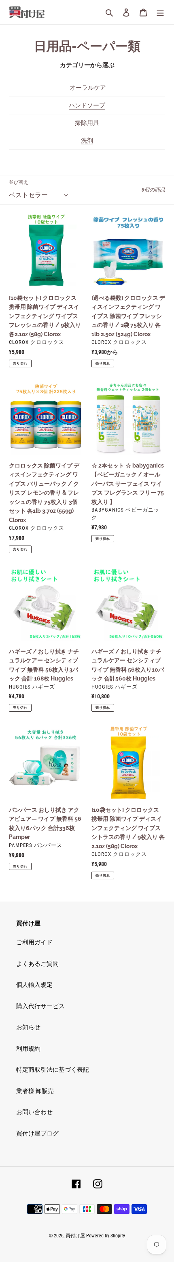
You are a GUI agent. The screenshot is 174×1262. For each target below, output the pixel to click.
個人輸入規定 (34, 984)
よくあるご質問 (37, 963)
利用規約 (28, 1048)
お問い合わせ (34, 1112)
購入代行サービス (40, 1006)
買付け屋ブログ (37, 1133)
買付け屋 (75, 1236)
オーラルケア (88, 87)
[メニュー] (160, 12)
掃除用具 (87, 122)
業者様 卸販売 (35, 1091)
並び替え (18, 182)
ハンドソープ (87, 105)
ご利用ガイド (34, 942)
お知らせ (28, 1027)
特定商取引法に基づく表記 (52, 1069)
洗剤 (87, 140)
